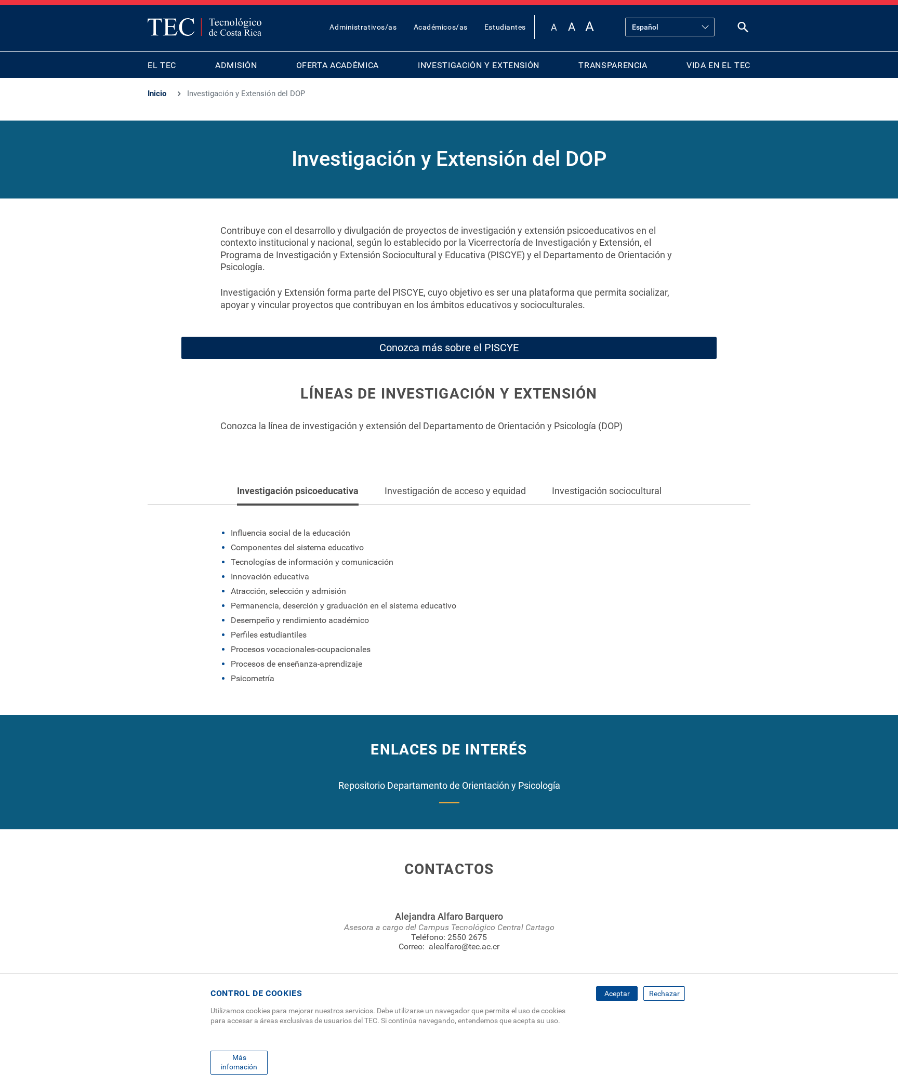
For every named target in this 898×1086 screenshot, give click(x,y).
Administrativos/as (363, 27)
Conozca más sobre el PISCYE (449, 347)
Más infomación (239, 1062)
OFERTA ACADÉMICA (337, 65)
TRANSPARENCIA (612, 65)
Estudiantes (505, 27)
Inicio (157, 93)
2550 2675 (467, 937)
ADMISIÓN (236, 65)
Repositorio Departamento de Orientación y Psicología (449, 785)
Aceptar (617, 993)
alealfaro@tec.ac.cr (464, 946)
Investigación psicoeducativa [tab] (298, 490)
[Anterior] (211, 490)
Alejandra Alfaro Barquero (449, 916)
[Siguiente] (687, 490)
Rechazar (664, 993)
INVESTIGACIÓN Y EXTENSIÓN (478, 65)
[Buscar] (743, 29)
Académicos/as (441, 27)
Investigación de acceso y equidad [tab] (455, 490)
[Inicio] (204, 27)
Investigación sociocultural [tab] (607, 490)
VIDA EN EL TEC (718, 65)
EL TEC (162, 65)
